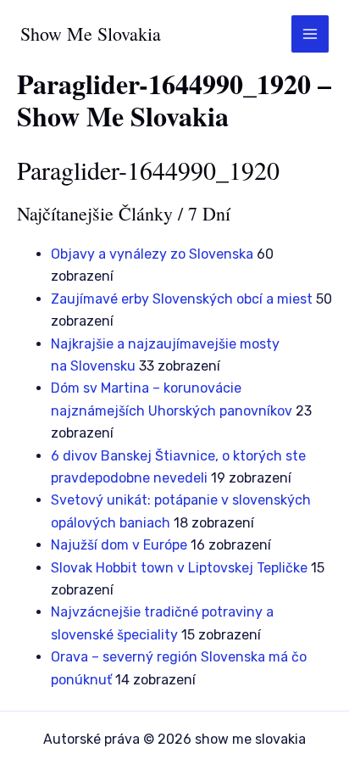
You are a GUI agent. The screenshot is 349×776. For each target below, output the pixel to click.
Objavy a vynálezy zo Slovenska (152, 254)
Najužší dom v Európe (119, 545)
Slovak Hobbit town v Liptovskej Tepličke (179, 568)
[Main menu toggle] (310, 34)
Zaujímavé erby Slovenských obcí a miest (182, 299)
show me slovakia (90, 33)
